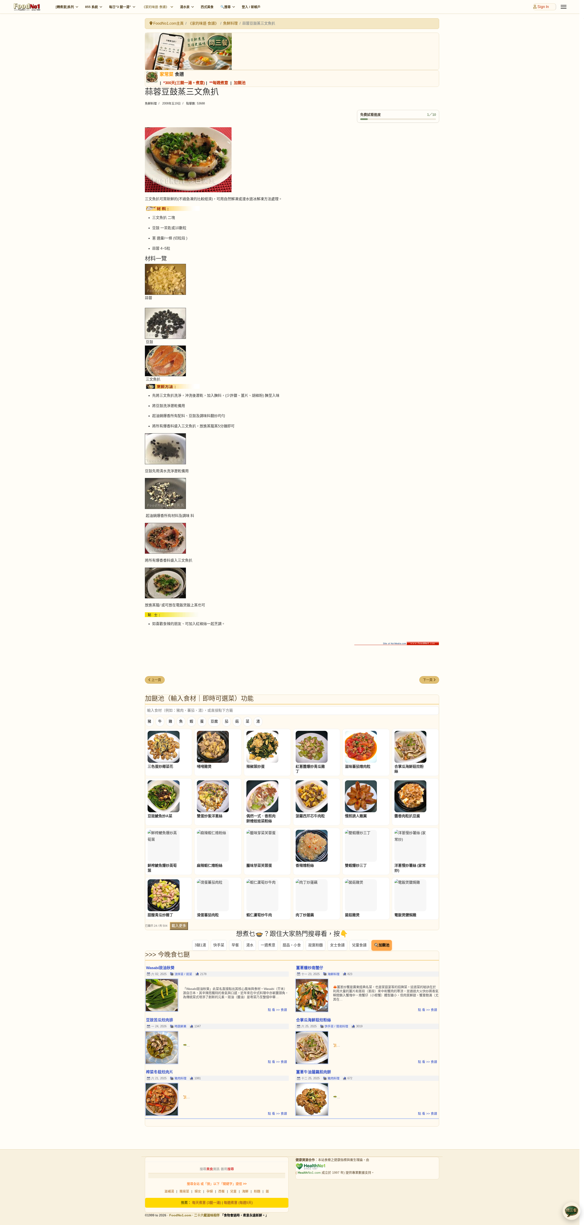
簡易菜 (184, 1191)
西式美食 (207, 7)
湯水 (249, 945)
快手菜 (218, 945)
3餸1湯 (200, 945)
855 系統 (91, 7)
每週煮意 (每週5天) (238, 1202)
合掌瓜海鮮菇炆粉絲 (313, 1020)
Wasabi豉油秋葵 (160, 968)
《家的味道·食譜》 (155, 7)
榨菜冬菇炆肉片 (159, 1072)
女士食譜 (337, 945)
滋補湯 (169, 1191)
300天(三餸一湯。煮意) (185, 82)
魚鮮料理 (151, 103)
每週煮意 (220, 82)
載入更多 (179, 926)
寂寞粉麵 (315, 945)
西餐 (221, 1191)
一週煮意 (268, 945)
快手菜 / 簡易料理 (336, 1026)
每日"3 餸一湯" (120, 7)
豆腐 (214, 721)
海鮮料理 (333, 974)
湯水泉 (185, 7)
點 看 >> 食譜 (277, 1010)
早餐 (235, 945)
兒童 (233, 1191)
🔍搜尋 (225, 7)
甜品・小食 (292, 945)
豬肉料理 (180, 1078)
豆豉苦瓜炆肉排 (159, 1020)
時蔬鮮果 (180, 1026)
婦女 (198, 1191)
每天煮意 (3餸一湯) (206, 1202)
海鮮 (245, 1191)
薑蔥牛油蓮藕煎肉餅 (313, 1072)
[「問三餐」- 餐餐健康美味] (292, 51)
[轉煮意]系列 (65, 7)
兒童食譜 (359, 945)
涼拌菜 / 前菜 (183, 974)
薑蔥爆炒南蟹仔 (309, 968)
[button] (571, 1211)
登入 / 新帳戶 (251, 7)
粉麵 (257, 1191)
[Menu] (563, 7)
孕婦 (209, 1191)
